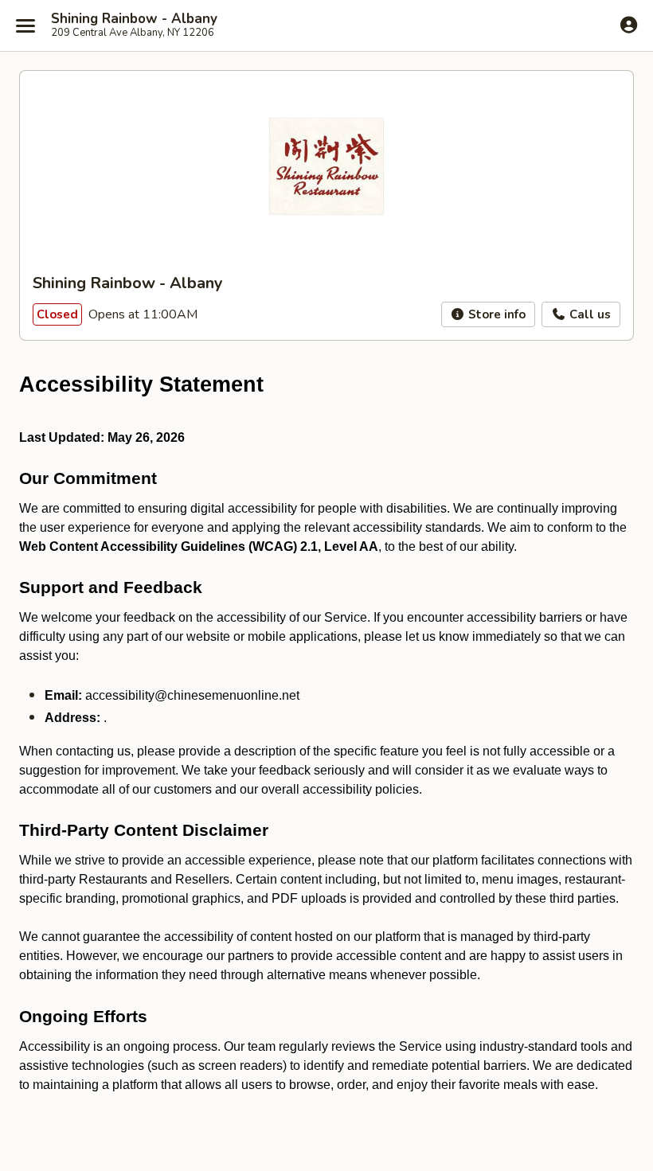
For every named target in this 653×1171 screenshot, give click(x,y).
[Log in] (629, 24)
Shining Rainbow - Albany (134, 19)
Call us (588, 314)
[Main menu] (25, 25)
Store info (495, 314)
